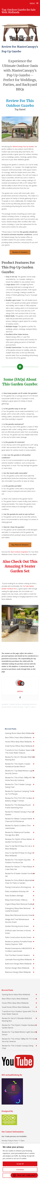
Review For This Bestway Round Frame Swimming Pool (18, 806)
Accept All (20, 1164)
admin (6, 704)
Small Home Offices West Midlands (19, 746)
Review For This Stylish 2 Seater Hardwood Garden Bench (17, 765)
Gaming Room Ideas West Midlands (19, 733)
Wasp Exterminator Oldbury (16, 900)
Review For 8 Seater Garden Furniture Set (20, 874)
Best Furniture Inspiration (19, 552)
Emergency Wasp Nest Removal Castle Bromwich (17, 909)
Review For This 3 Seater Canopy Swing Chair (18, 785)
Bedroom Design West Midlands (18, 972)
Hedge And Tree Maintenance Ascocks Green (17, 920)
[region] (20, 1161)
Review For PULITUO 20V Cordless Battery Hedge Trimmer (19, 799)
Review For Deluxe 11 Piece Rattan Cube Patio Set (18, 867)
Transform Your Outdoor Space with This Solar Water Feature (19, 751)
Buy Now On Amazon (20, 545)
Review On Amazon (20, 252)
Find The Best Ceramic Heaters (17, 955)
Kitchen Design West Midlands (17, 968)
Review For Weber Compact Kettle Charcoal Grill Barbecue (18, 819)
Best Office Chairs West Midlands (18, 737)
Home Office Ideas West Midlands (18, 741)
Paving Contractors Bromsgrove (18, 887)
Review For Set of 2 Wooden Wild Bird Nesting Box (20, 758)
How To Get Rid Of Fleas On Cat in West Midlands (18, 847)
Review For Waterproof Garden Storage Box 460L (17, 833)
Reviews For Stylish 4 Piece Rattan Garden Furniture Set (18, 840)
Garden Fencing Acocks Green (17, 926)
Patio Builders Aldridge (14, 895)
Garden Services (15, 704)
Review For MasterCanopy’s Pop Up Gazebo (19, 813)
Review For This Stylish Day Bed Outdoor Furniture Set (17, 861)
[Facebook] (20, 698)
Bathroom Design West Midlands (18, 963)
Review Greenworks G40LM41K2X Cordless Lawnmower (18, 949)
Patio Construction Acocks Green (18, 937)
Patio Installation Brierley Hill (16, 891)
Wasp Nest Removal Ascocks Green (19, 915)
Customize (20, 1170)
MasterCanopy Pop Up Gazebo (23, 146)
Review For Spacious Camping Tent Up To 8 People (19, 792)
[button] (24, 1175)
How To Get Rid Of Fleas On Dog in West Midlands (19, 854)
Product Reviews (17, 707)
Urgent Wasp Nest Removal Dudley (19, 904)
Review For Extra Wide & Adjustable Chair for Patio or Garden (19, 881)
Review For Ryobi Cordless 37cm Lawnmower (18, 826)
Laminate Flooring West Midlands (18, 959)
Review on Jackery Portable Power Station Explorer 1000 (18, 942)
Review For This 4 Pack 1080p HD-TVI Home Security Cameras (20, 778)
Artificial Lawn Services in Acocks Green (18, 931)
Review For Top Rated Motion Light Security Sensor (19, 772)
